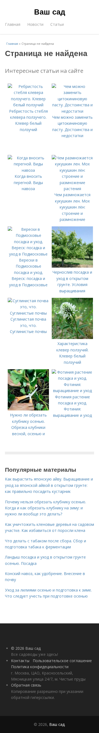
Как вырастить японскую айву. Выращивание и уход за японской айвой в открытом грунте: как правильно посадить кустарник (49, 485)
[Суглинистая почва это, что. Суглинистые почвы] (28, 313)
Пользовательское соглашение (62, 660)
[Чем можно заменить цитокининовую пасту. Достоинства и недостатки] (72, 111)
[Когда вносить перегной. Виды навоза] (28, 170)
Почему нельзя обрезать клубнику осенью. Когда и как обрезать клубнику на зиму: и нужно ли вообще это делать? (45, 508)
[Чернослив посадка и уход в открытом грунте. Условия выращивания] (72, 266)
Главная (12, 24)
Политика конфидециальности (39, 666)
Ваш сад (49, 11)
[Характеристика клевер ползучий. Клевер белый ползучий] (72, 337)
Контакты (20, 660)
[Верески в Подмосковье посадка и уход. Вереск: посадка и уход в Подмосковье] (28, 254)
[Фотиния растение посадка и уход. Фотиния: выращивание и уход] (72, 390)
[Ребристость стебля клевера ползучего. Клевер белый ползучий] (28, 104)
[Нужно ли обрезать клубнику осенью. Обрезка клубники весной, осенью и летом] (28, 409)
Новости (35, 24)
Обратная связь (26, 685)
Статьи (57, 24)
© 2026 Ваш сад (26, 648)
